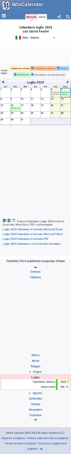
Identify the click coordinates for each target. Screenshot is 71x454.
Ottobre (35, 404)
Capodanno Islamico (44, 382)
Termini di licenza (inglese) (20, 443)
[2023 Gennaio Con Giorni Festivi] (35, 420)
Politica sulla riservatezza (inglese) (47, 438)
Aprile (35, 361)
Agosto (37, 393)
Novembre (35, 409)
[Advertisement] (35, 51)
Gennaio (35, 271)
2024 (40, 82)
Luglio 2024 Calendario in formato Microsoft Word (33, 234)
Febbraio (35, 277)
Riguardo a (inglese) (13, 438)
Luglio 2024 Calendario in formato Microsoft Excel (32, 229)
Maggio (35, 366)
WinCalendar (27, 4)
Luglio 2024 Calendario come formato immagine (31, 243)
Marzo (35, 355)
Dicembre (35, 415)
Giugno (37, 371)
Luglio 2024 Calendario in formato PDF (26, 239)
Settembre (35, 398)
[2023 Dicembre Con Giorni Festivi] (35, 267)
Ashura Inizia (48, 387)
